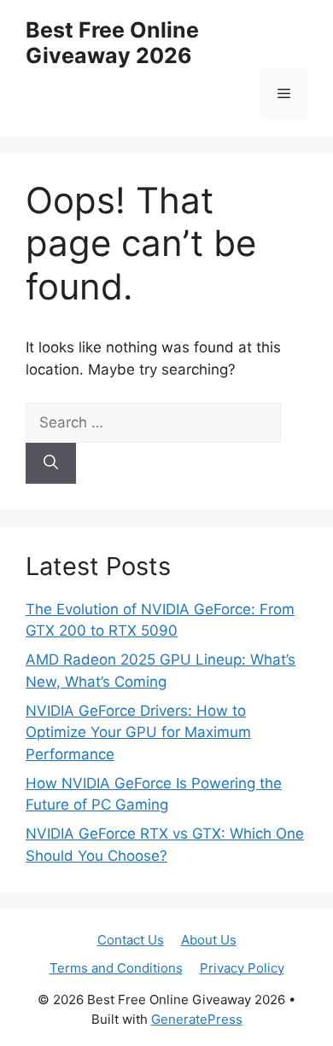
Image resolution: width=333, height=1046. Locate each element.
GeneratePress (196, 1019)
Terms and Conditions (116, 968)
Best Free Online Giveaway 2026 (112, 42)
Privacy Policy (242, 968)
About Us (209, 940)
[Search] (51, 463)
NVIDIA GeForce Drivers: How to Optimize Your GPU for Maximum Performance (138, 732)
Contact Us (130, 940)
